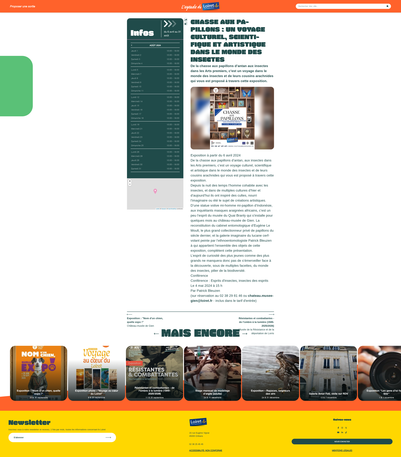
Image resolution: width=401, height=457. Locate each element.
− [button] (130, 184)
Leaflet (157, 208)
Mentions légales (342, 450)
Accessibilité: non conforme (205, 450)
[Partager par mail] (190, 20)
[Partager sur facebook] (189, 23)
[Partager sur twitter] (190, 27)
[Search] (387, 6)
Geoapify (163, 208)
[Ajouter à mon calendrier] (185, 23)
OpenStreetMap (172, 208)
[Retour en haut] (389, 453)
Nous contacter (342, 441)
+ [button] (130, 181)
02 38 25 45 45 (196, 444)
